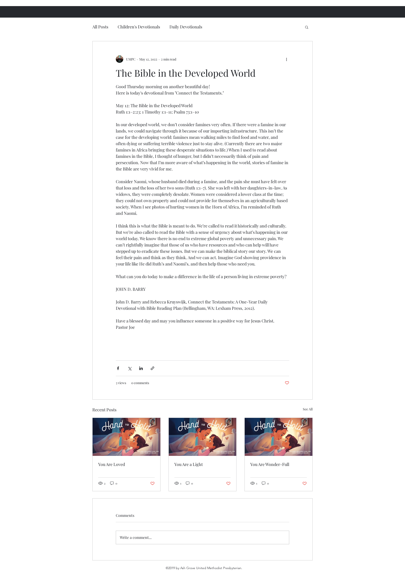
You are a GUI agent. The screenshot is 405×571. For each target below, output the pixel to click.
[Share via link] (152, 368)
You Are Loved (111, 464)
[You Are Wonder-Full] (278, 437)
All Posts (100, 27)
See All (308, 409)
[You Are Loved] (126, 437)
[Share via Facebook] (118, 368)
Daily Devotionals (185, 27)
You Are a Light (188, 464)
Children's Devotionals (139, 27)
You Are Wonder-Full (269, 464)
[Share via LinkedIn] (141, 368)
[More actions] (286, 59)
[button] (306, 27)
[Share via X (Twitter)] (129, 368)
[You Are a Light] (202, 437)
